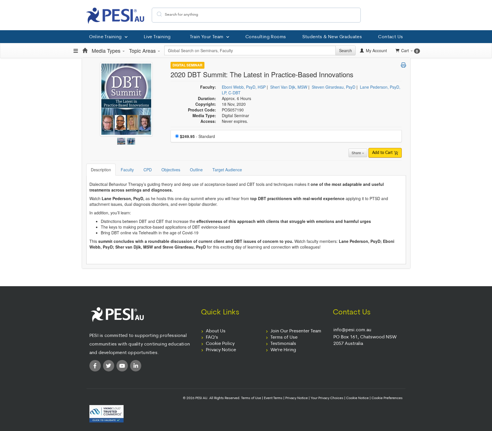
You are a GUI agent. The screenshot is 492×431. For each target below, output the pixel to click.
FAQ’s (212, 337)
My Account (376, 50)
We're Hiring (283, 350)
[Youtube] (122, 365)
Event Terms (273, 398)
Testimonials (283, 343)
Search (345, 50)
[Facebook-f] (95, 365)
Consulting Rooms (265, 37)
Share (357, 152)
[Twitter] (108, 365)
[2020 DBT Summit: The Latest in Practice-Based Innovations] (122, 140)
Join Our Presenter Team (295, 331)
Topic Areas (143, 50)
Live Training (157, 37)
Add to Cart (383, 153)
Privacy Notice (221, 350)
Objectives (170, 169)
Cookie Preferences (387, 398)
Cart (409, 51)
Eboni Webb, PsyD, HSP (244, 87)
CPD (148, 169)
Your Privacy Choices (327, 398)
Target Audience (227, 169)
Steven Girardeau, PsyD (333, 87)
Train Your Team (207, 37)
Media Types (107, 50)
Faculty (127, 169)
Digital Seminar (187, 65)
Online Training (105, 37)
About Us (216, 331)
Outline (196, 169)
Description (101, 169)
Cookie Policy (220, 343)
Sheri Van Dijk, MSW (288, 87)
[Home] (85, 50)
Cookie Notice (357, 398)
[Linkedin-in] (136, 365)
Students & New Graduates (332, 37)
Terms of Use (284, 337)
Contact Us (390, 37)
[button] (403, 65)
